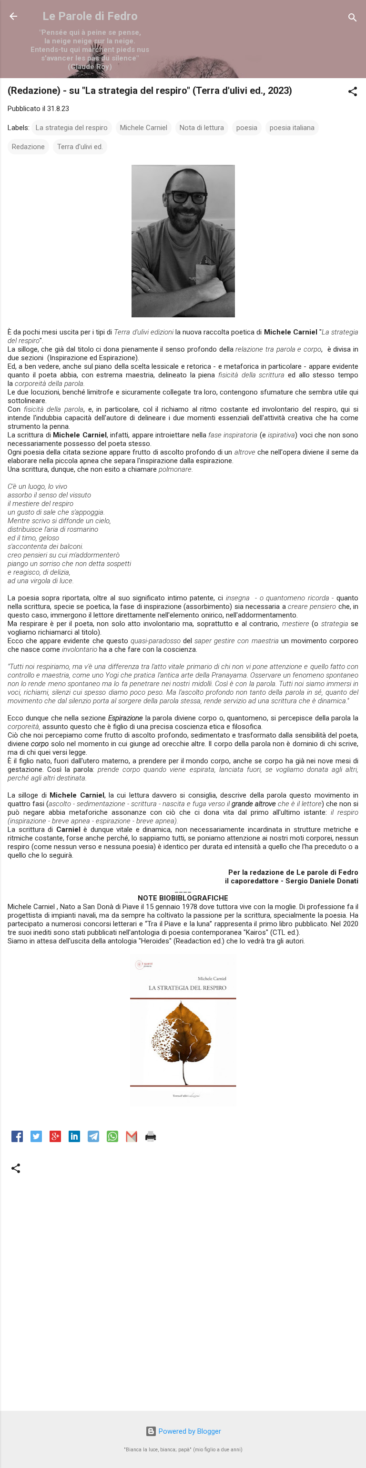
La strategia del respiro (72, 127)
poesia (246, 127)
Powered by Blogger (189, 1431)
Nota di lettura (202, 127)
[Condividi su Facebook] (17, 1139)
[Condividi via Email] (131, 1139)
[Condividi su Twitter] (36, 1139)
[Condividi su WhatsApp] (112, 1139)
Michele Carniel (143, 127)
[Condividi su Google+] (55, 1139)
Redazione (28, 146)
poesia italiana (292, 127)
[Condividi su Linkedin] (74, 1139)
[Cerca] (352, 19)
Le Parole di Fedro (90, 16)
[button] (352, 93)
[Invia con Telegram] (93, 1139)
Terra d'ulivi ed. (80, 146)
